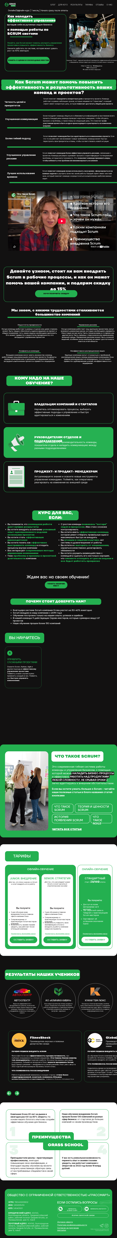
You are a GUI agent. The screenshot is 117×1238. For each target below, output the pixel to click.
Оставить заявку (95, 939)
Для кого (63, 5)
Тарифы (89, 5)
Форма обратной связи (83, 1215)
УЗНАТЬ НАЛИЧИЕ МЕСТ (56, 585)
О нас (109, 5)
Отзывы (100, 5)
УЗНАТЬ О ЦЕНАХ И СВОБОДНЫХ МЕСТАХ (28, 60)
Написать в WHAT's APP (72, 1209)
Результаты (76, 5)
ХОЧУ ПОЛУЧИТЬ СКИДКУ (56, 294)
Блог (53, 5)
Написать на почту (98, 1209)
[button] (57, 934)
